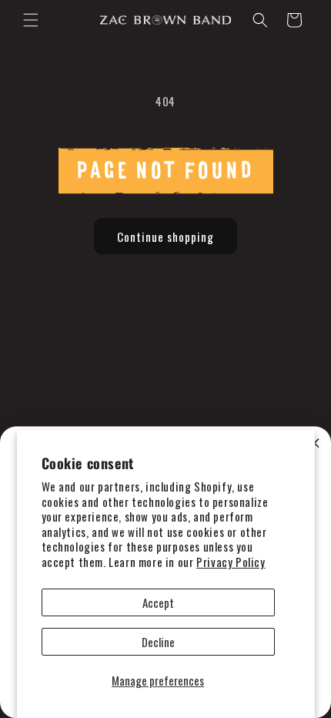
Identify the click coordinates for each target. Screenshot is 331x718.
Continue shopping (165, 236)
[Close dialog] (315, 443)
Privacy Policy (230, 561)
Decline (158, 641)
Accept (158, 602)
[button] (31, 20)
